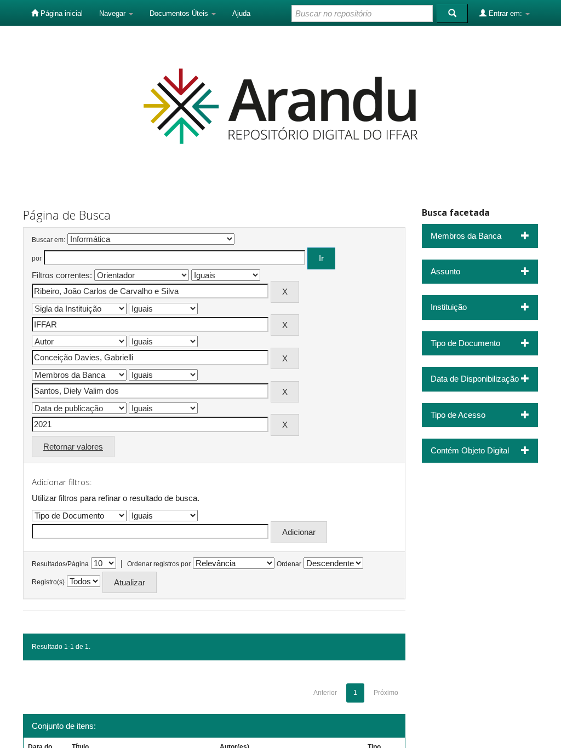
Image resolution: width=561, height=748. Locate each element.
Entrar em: (505, 13)
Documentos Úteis (180, 13)
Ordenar (289, 564)
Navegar (113, 13)
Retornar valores (73, 446)
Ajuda (241, 13)
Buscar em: (48, 240)
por (37, 258)
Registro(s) (48, 582)
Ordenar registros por (159, 564)
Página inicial (60, 13)
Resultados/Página (60, 564)
